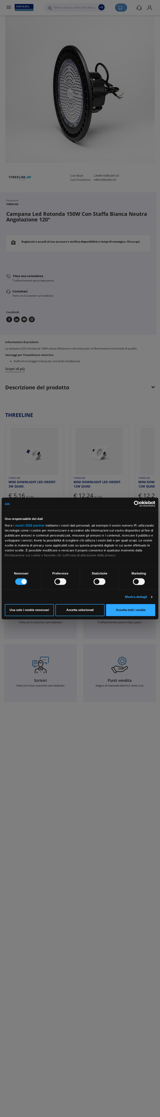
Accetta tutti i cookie (131, 610)
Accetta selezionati (80, 610)
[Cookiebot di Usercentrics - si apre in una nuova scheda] (137, 504)
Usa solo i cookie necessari (29, 610)
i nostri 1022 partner (29, 525)
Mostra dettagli (136, 597)
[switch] (60, 581)
